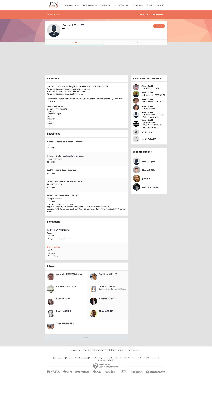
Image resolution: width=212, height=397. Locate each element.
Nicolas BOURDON (107, 298)
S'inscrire (144, 14)
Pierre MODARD (63, 311)
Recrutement (83, 358)
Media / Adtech (90, 5)
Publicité (75, 358)
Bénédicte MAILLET (108, 274)
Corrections (155, 358)
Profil (74, 42)
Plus (86, 338)
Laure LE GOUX (63, 298)
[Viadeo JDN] (123, 371)
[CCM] (67, 371)
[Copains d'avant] (110, 371)
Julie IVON (146, 178)
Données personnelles (102, 358)
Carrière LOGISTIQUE (66, 286)
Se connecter (157, 14)
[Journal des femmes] (53, 371)
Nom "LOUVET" (148, 132)
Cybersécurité (121, 5)
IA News (68, 5)
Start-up (106, 5)
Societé (91, 358)
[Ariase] (137, 372)
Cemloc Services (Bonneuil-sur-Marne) (112, 289)
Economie (161, 5)
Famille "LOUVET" (149, 139)
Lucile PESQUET (148, 161)
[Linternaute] (82, 372)
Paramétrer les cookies (118, 358)
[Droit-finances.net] (97, 371)
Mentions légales (133, 358)
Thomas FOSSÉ (106, 311)
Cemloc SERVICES (107, 286)
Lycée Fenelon (53, 247)
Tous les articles (145, 358)
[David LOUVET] (54, 30)
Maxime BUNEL (148, 170)
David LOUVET (147, 86)
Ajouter (160, 26)
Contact (68, 358)
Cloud (149, 5)
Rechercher (54, 14)
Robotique (137, 5)
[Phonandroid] (155, 371)
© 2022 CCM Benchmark (106, 360)
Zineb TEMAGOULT (65, 323)
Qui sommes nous (59, 358)
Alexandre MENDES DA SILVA (69, 274)
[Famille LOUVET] (136, 139)
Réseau (136, 42)
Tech (77, 5)
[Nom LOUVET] (136, 132)
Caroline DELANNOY (150, 187)
